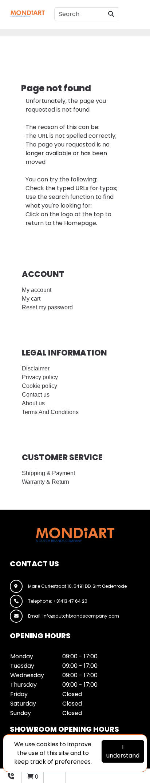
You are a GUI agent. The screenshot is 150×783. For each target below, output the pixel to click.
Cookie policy (39, 386)
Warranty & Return (45, 482)
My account (36, 290)
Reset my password (47, 307)
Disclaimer (36, 368)
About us (33, 403)
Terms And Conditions (50, 412)
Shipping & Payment (48, 473)
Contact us (36, 395)
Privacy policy (40, 377)
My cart (31, 299)
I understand (122, 751)
